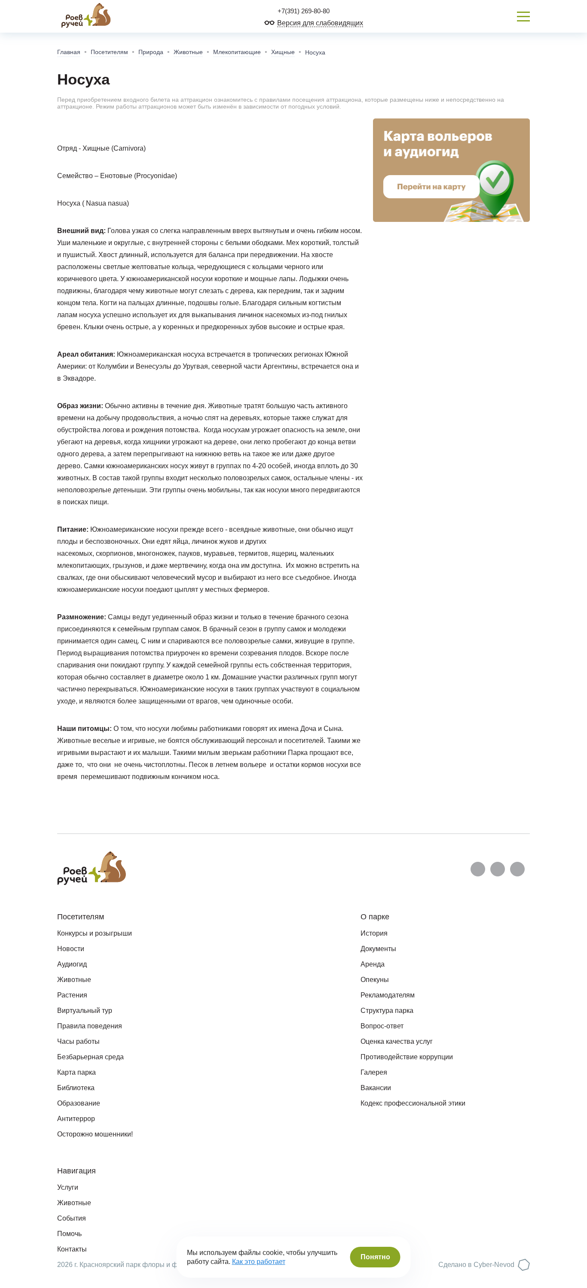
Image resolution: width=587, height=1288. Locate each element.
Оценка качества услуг (397, 1041)
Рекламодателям (388, 995)
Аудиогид (72, 964)
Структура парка (387, 1010)
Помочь (69, 1233)
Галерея (374, 1072)
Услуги (67, 1187)
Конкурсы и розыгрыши (94, 933)
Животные (188, 51)
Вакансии (376, 1087)
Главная (68, 51)
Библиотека (76, 1087)
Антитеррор (76, 1118)
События (71, 1218)
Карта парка (76, 1072)
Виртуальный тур (84, 1010)
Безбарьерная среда (90, 1057)
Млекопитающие (237, 51)
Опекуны (375, 979)
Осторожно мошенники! (95, 1134)
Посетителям (109, 51)
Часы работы (78, 1041)
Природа (150, 51)
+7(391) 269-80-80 (303, 11)
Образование (78, 1103)
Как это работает (258, 1261)
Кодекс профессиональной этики (413, 1103)
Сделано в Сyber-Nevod (476, 1264)
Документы (378, 948)
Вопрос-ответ (382, 1026)
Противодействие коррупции (407, 1057)
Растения (72, 995)
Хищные (283, 51)
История (374, 933)
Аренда (373, 964)
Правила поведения (89, 1026)
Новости (70, 948)
